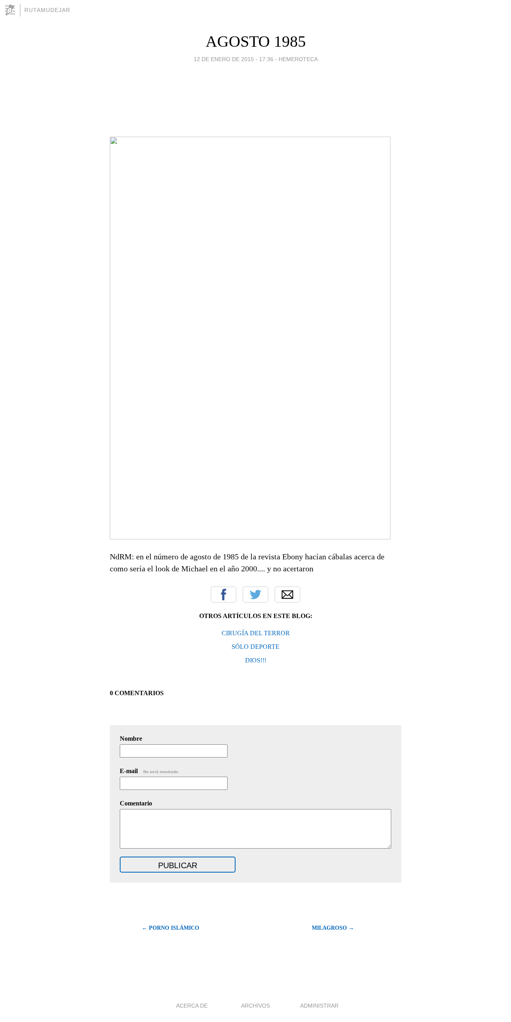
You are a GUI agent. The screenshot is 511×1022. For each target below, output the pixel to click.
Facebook (223, 594)
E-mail (149, 770)
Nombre (131, 738)
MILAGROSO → (333, 928)
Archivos (255, 1005)
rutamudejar (47, 10)
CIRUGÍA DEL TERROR (256, 633)
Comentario (136, 803)
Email (287, 594)
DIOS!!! (255, 660)
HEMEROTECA (298, 59)
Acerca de (192, 1005)
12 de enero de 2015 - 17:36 (233, 59)
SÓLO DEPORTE (255, 646)
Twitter (255, 594)
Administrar (319, 1005)
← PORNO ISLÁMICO (170, 928)
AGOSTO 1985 (256, 41)
